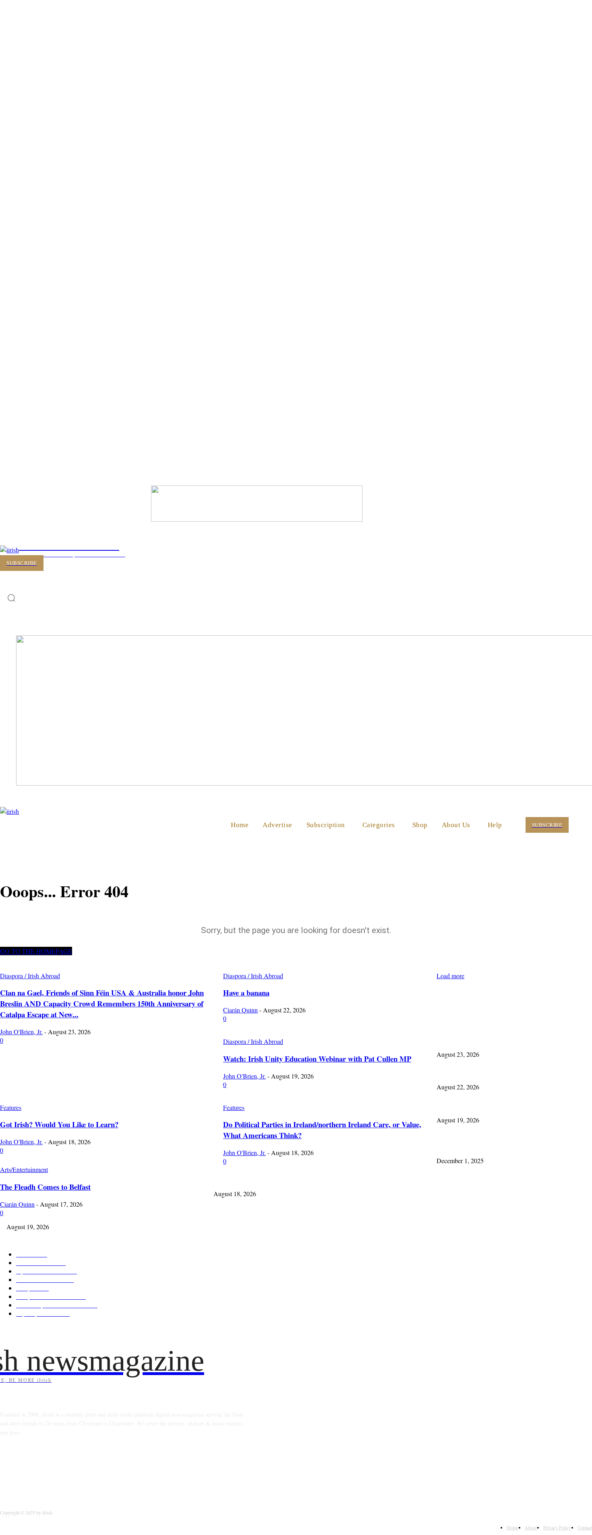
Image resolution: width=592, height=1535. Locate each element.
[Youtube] (111, 1469)
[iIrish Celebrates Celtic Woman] (256, 519)
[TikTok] (70, 1469)
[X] (91, 1469)
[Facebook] (8, 1469)
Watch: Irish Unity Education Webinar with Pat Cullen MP (504, 1106)
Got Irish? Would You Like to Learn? (256, 1179)
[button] (582, 824)
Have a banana (453, 1073)
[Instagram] (29, 1469)
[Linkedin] (49, 1469)
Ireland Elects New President (470, 1147)
